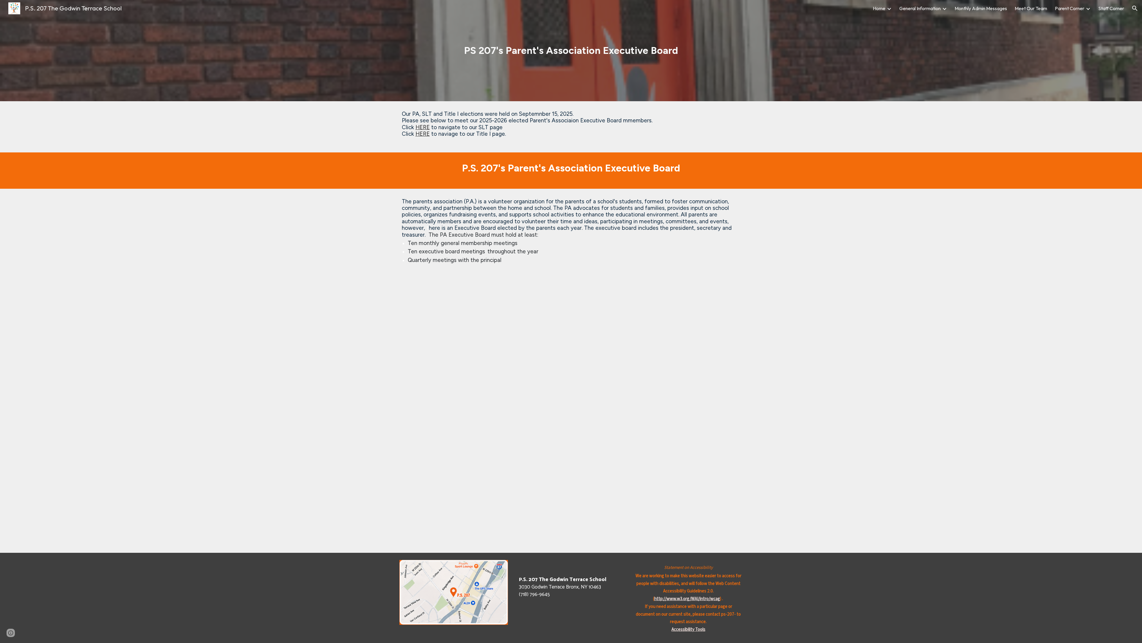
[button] (1135, 8)
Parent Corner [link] (1069, 8)
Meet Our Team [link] (1031, 8)
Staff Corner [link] (1111, 8)
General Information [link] (920, 8)
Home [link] (879, 8)
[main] (571, 51)
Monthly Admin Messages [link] (981, 8)
